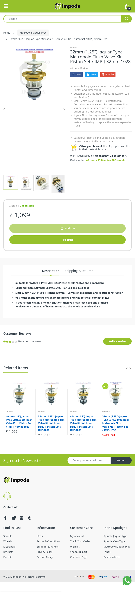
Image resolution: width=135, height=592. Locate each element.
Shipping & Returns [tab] (79, 271)
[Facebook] (5, 518)
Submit (121, 460)
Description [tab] (50, 271)
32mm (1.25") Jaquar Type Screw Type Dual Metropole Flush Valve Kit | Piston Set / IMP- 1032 (115, 423)
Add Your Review (79, 68)
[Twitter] (13, 518)
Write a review (117, 341)
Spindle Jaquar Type (101, 141)
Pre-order (67, 239)
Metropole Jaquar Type (33, 32)
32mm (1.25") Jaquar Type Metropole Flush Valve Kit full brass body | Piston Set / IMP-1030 (51, 423)
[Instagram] (21, 518)
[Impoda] (67, 6)
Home (6, 32)
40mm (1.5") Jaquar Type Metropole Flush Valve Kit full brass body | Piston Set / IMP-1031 (83, 423)
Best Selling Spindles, (99, 137)
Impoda (74, 47)
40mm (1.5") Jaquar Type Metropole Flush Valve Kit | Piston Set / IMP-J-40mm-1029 (19, 421)
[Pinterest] (29, 518)
